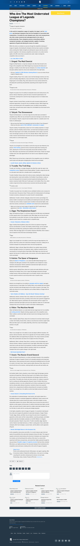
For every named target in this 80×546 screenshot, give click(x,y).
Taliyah (20, 468)
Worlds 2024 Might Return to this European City (23, 429)
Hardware (57, 5)
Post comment (16, 481)
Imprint (11, 542)
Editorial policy (32, 542)
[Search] (69, 2)
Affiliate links (25, 542)
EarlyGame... (40, 457)
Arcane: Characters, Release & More (20, 222)
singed (11, 468)
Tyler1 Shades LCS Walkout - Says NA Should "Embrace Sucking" (28, 294)
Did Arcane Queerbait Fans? (18, 352)
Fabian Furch (16, 449)
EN (10, 1)
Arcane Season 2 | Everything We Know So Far (23, 393)
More (51, 5)
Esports (34, 5)
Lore (40, 5)
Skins (15, 5)
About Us (37, 542)
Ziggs (26, 468)
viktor (14, 468)
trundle (29, 468)
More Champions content (40, 508)
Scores (69, 5)
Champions (45, 5)
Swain (17, 468)
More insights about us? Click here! (16, 524)
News (11, 5)
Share (13, 461)
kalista (23, 468)
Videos (64, 5)
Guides (28, 5)
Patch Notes (21, 5)
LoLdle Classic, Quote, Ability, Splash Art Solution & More (26, 163)
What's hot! (40, 8)
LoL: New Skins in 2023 (17, 58)
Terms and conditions (17, 542)
